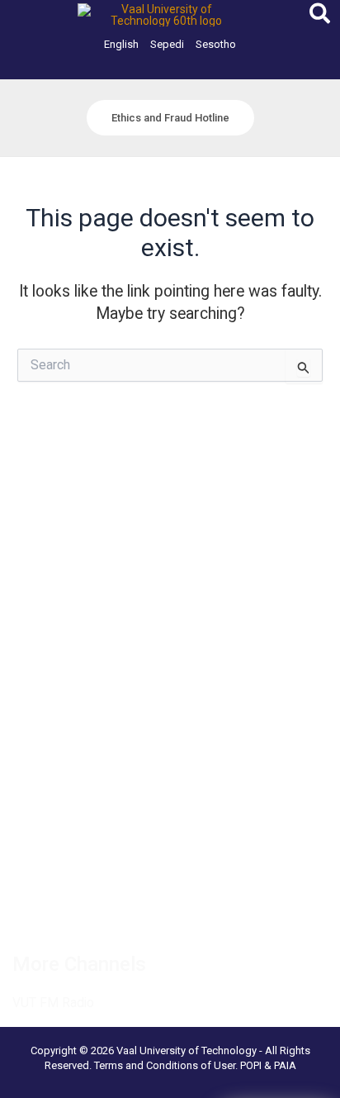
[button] (320, 17)
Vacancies (40, 507)
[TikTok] (167, 913)
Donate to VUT (52, 590)
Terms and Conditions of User (164, 1065)
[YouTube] (203, 913)
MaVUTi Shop (48, 569)
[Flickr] (239, 913)
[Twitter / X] (58, 913)
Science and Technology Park (92, 794)
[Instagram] (130, 913)
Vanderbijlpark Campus (73, 753)
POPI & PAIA (268, 1065)
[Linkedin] (94, 913)
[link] (121, 44)
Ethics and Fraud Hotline (76, 611)
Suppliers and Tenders (71, 528)
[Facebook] (21, 913)
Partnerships (45, 548)
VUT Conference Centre (76, 774)
